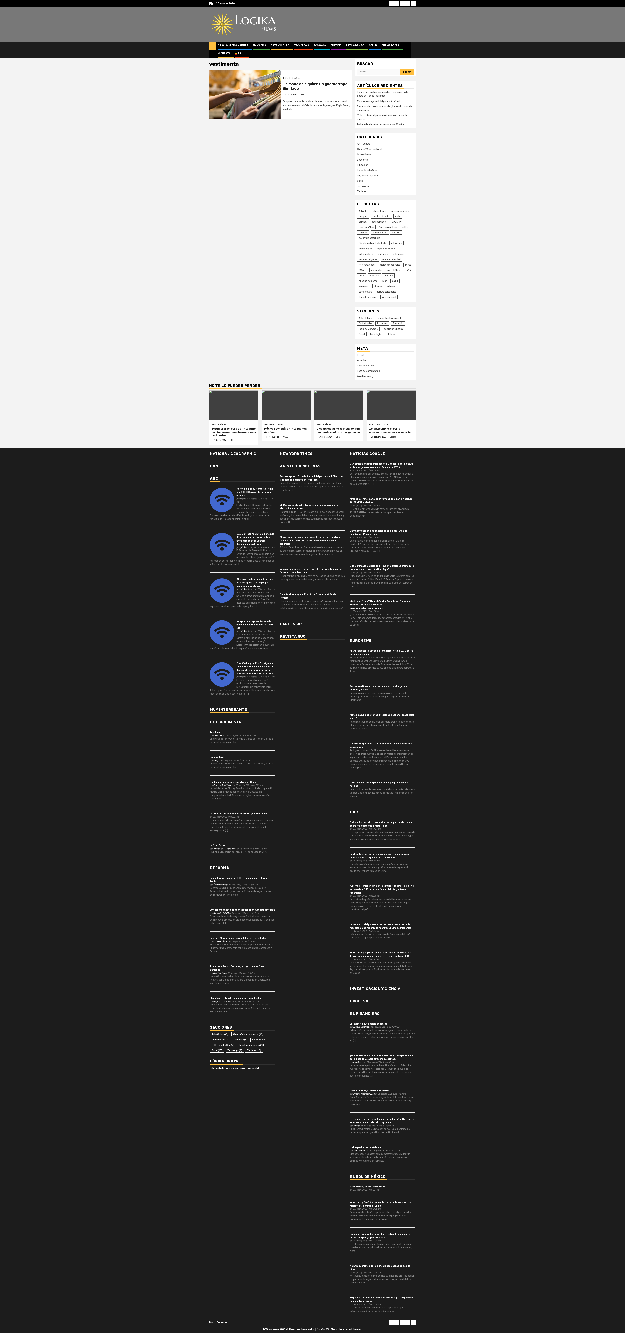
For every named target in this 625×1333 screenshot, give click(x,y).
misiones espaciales (390, 265)
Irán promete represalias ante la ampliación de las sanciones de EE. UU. (255, 624)
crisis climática (366, 227)
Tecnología (301, 45)
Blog (211, 1322)
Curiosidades (390, 45)
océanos (388, 275)
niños (361, 275)
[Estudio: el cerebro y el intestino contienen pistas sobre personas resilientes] (233, 405)
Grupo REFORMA (221, 913)
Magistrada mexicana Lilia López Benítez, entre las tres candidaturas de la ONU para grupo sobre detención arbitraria (310, 540)
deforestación (380, 232)
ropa (384, 281)
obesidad (374, 275)
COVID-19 (397, 221)
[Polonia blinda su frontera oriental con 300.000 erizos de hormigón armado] (222, 499)
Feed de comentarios (368, 370)
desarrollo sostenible (369, 238)
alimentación (379, 211)
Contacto (222, 1322)
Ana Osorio (358, 1062)
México (362, 270)
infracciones (399, 254)
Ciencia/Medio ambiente (233, 45)
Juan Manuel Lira (361, 1150)
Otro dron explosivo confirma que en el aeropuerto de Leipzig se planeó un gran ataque (254, 582)
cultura (405, 227)
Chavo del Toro (220, 735)
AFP (302, 95)
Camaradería (217, 757)
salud (395, 281)
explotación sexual (386, 248)
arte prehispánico (400, 211)
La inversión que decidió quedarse (368, 1023)
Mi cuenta (224, 53)
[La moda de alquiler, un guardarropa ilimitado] (245, 94)
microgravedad (367, 265)
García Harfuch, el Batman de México (370, 1090)
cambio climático (381, 216)
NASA (408, 270)
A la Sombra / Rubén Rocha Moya (367, 1186)
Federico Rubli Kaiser (222, 785)
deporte (396, 232)
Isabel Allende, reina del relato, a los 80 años (380, 124)
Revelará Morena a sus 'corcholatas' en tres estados (238, 938)
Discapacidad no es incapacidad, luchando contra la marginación (338, 430)
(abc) (242, 499)
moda (408, 265)
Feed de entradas (366, 365)
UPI (231, 440)
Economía (320, 45)
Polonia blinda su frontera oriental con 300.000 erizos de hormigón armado (255, 492)
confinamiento (379, 221)
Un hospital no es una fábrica (365, 1147)
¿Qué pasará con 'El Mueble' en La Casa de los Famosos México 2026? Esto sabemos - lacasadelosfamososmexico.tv (380, 604)
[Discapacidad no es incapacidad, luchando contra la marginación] (338, 405)
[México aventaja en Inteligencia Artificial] (286, 405)
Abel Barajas (219, 973)
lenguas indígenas (368, 259)
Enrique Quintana (361, 1027)
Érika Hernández (220, 884)
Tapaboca (215, 732)
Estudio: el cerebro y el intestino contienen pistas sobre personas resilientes (234, 432)
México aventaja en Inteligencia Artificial (378, 101)
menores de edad (391, 259)
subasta (391, 286)
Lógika (393, 437)
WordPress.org (365, 376)
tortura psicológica (386, 291)
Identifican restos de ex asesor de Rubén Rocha (235, 998)
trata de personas (368, 297)
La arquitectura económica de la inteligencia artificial (238, 813)
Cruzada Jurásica (388, 227)
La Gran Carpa (217, 845)
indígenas (383, 254)
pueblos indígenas (368, 281)
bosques (363, 216)
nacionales (376, 270)
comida (363, 221)
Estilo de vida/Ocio (291, 78)
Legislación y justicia (368, 175)
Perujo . (216, 760)
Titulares (361, 191)
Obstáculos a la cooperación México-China (233, 782)
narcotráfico (393, 270)
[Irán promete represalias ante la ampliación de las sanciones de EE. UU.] (222, 632)
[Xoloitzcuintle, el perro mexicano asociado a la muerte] (391, 405)
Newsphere (337, 1329)
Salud (373, 45)
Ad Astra (363, 211)
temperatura (365, 291)
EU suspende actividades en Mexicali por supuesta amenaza (242, 909)
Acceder (361, 360)
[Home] (212, 45)
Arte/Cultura (280, 45)
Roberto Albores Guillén (364, 1094)
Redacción (358, 1125)
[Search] (413, 49)
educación (396, 243)
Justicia (336, 45)
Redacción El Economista (224, 848)
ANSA (285, 437)
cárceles (363, 232)
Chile (397, 216)
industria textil (366, 254)
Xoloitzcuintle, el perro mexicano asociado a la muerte (390, 430)
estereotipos (365, 248)
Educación (259, 45)
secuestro (364, 286)
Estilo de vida (355, 45)
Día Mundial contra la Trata (372, 243)
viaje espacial (389, 297)
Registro (361, 355)
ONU (338, 437)
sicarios (378, 286)
